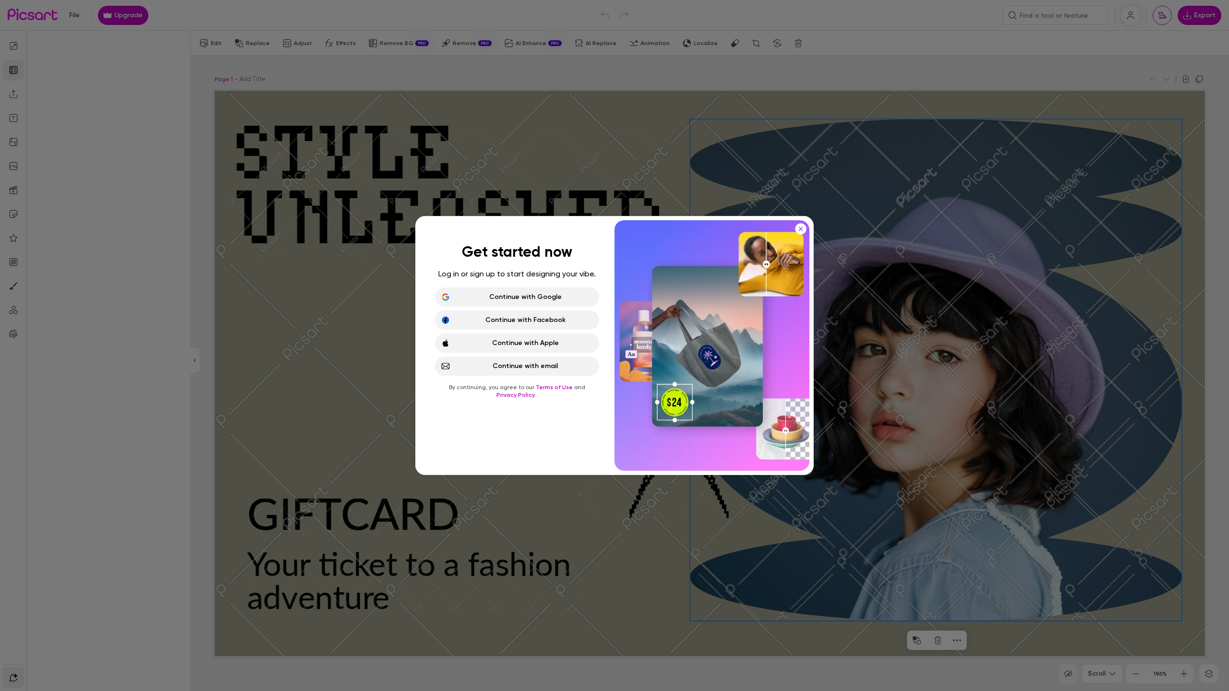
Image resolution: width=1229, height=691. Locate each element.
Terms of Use (555, 387)
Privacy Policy (516, 395)
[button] (614, 345)
